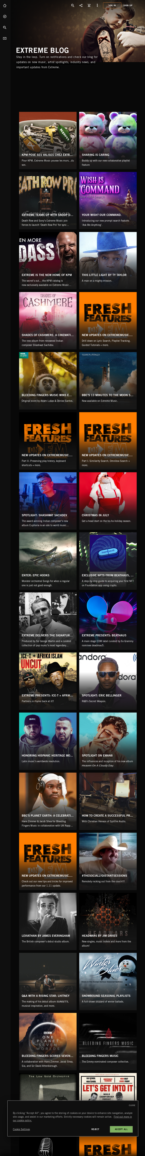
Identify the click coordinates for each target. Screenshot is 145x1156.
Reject (95, 1129)
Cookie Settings (21, 1129)
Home (5, 5)
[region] (72, 1118)
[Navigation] (97, 5)
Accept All (121, 1129)
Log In (112, 5)
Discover (5, 16)
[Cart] (89, 5)
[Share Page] (81, 5)
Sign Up (127, 5)
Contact (5, 38)
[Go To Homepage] (29, 5)
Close (132, 1105)
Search (5, 27)
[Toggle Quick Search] (73, 5)
